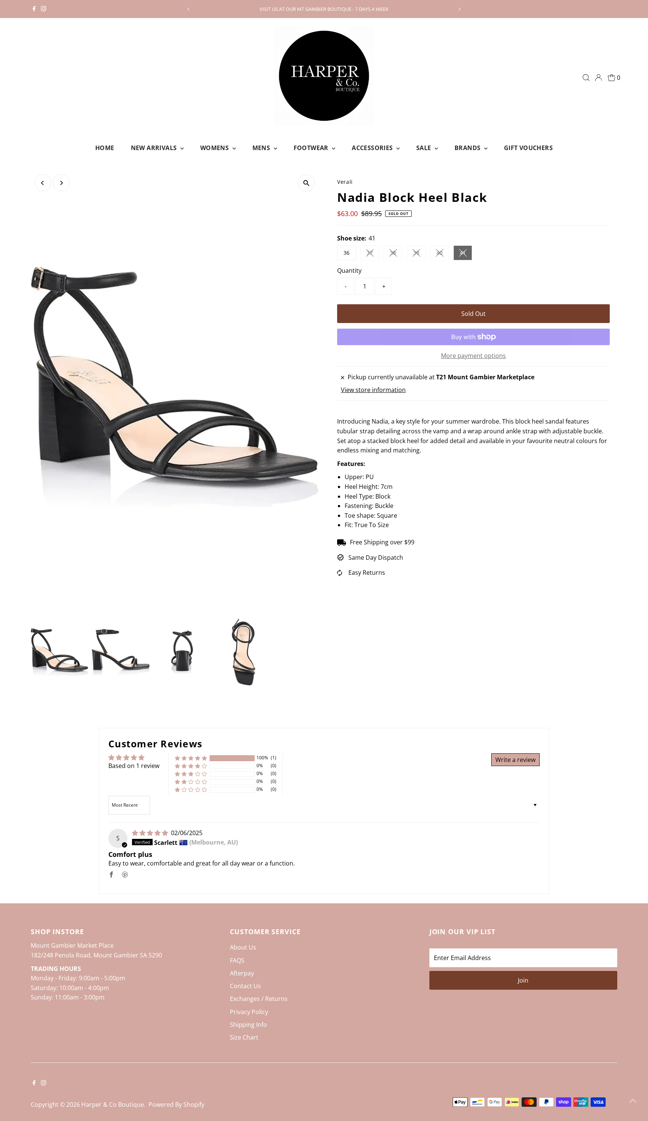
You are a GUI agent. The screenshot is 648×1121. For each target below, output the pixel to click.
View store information (373, 390)
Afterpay (242, 973)
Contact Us (245, 986)
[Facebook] (34, 9)
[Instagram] (43, 9)
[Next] (459, 9)
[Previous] (188, 9)
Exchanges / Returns (259, 999)
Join (523, 980)
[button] (191, 758)
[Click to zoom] (306, 182)
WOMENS (215, 148)
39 (419, 254)
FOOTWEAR (312, 148)
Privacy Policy (249, 1012)
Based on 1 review (133, 766)
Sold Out (473, 314)
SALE (424, 148)
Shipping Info (248, 1024)
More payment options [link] (473, 356)
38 (396, 254)
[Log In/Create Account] (598, 77)
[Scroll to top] (633, 1100)
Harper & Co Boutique (112, 1104)
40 (442, 254)
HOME (104, 148)
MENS (262, 148)
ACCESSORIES (373, 148)
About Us (243, 947)
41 (466, 254)
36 (347, 252)
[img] (151, 833)
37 (373, 254)
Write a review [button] (515, 760)
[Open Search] (586, 77)
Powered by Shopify (176, 1104)
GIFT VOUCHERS (528, 148)
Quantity (349, 270)
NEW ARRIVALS (154, 148)
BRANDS (468, 148)
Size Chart (244, 1037)
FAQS (237, 960)
